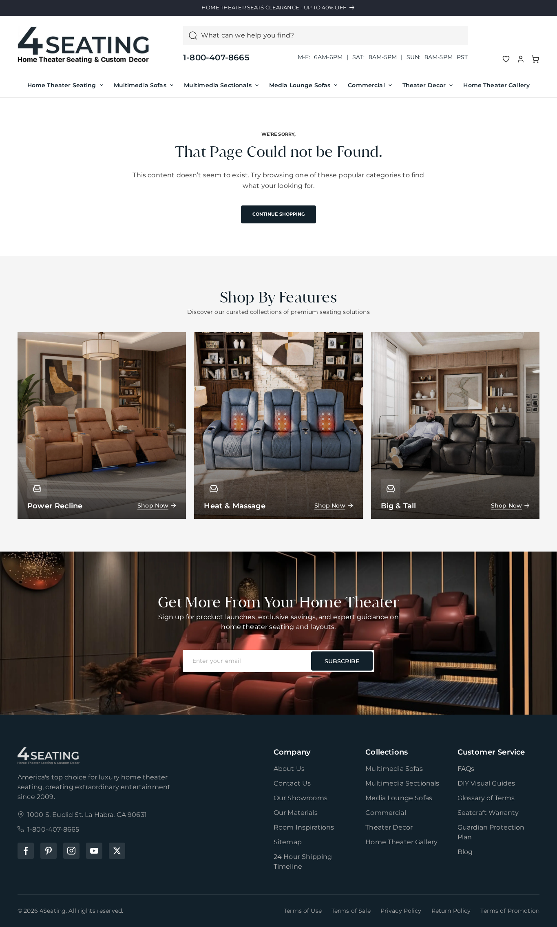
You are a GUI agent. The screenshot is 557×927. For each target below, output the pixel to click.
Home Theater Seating (61, 85)
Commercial (366, 85)
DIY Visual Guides (486, 783)
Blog (465, 852)
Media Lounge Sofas (300, 85)
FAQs (466, 768)
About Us (289, 768)
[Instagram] (71, 851)
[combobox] (332, 35)
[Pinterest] (48, 851)
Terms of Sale (351, 910)
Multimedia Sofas (140, 85)
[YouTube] (94, 851)
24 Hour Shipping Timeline (303, 861)
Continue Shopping (278, 214)
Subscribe (342, 661)
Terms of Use (303, 910)
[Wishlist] (506, 59)
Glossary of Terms (486, 798)
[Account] (521, 59)
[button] (535, 59)
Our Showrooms (300, 798)
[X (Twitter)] (117, 851)
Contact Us (292, 783)
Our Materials (296, 813)
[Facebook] (26, 851)
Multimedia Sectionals (218, 85)
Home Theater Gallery (496, 85)
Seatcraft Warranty (488, 813)
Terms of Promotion (509, 910)
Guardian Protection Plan (491, 832)
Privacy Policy (401, 910)
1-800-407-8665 (216, 57)
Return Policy (451, 910)
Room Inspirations (304, 827)
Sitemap (288, 842)
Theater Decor (424, 85)
